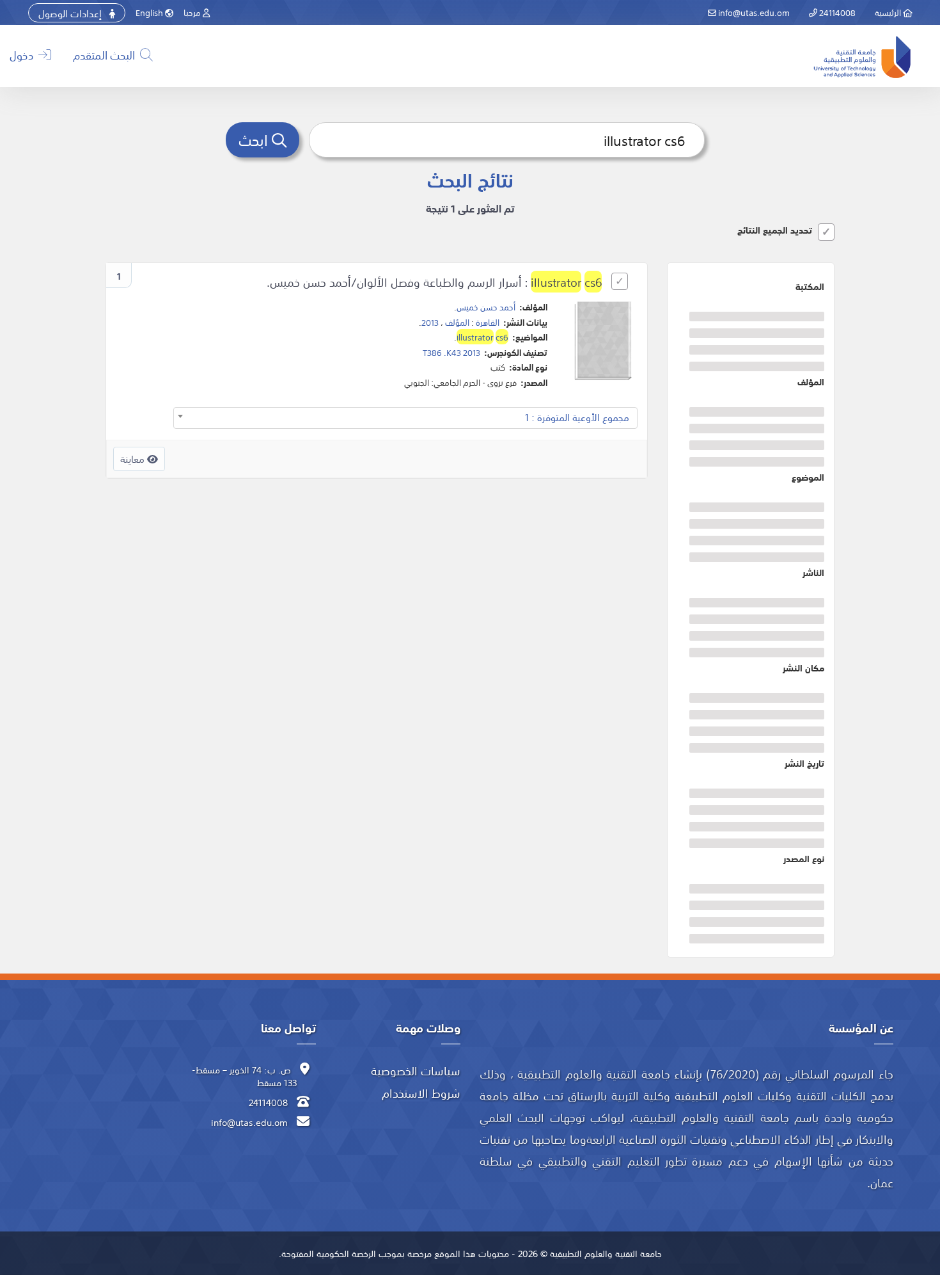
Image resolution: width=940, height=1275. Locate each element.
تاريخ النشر (804, 763)
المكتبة (809, 286)
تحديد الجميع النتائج (774, 229)
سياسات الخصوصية (415, 1070)
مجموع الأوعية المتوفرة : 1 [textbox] (577, 417)
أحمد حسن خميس (486, 306)
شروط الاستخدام (421, 1092)
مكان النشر (803, 667)
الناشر (813, 572)
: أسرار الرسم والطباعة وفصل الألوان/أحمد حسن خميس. (434, 282)
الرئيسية (889, 12)
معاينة (133, 458)
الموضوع (808, 476)
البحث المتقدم (105, 54)
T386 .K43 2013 (451, 352)
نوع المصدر (803, 858)
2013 (430, 322)
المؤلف (810, 381)
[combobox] (405, 418)
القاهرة (487, 322)
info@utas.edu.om (753, 12)
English (150, 12)
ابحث (255, 139)
